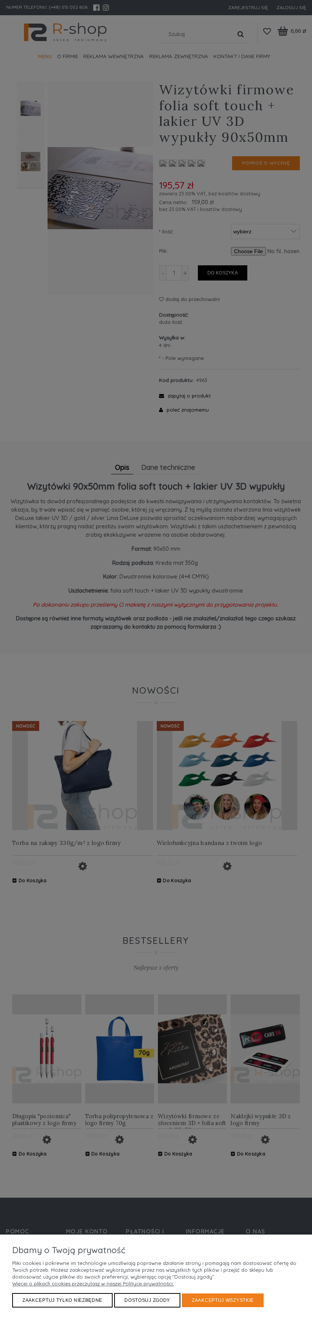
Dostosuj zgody (147, 1300)
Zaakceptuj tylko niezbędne (62, 1300)
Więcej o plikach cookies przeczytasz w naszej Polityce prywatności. (93, 1284)
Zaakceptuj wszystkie (223, 1300)
